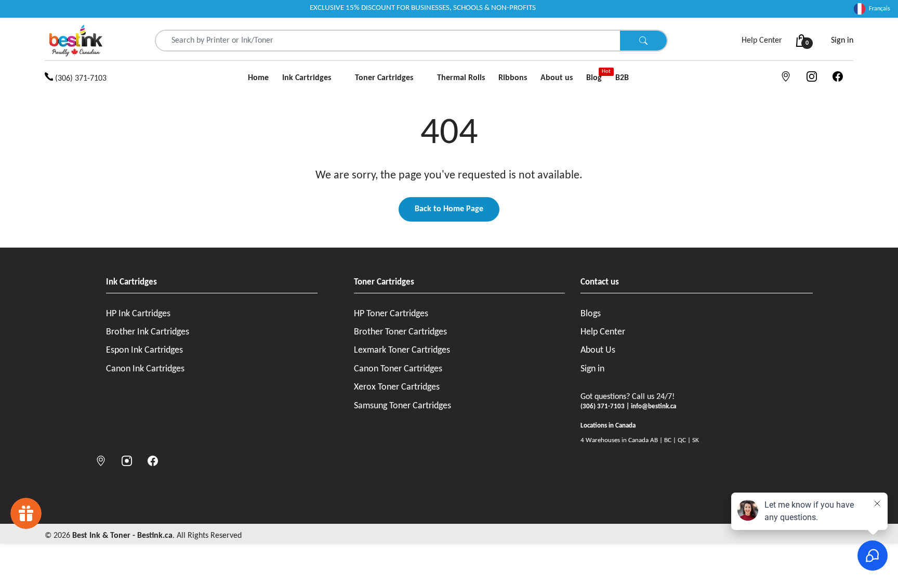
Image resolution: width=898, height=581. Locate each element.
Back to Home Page (449, 209)
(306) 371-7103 (80, 78)
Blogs (590, 314)
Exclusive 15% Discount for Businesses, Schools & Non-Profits (423, 8)
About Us (597, 350)
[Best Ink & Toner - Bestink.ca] (76, 40)
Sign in (842, 40)
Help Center (762, 40)
